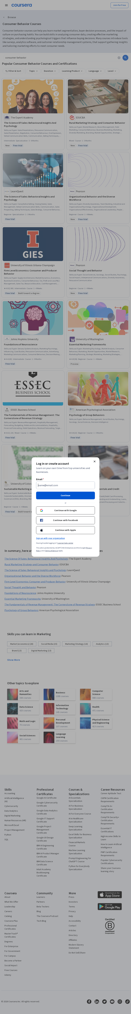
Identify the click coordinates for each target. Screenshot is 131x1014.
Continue (65, 495)
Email (40, 479)
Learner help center (65, 543)
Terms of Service (51, 550)
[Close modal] (94, 461)
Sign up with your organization (50, 538)
